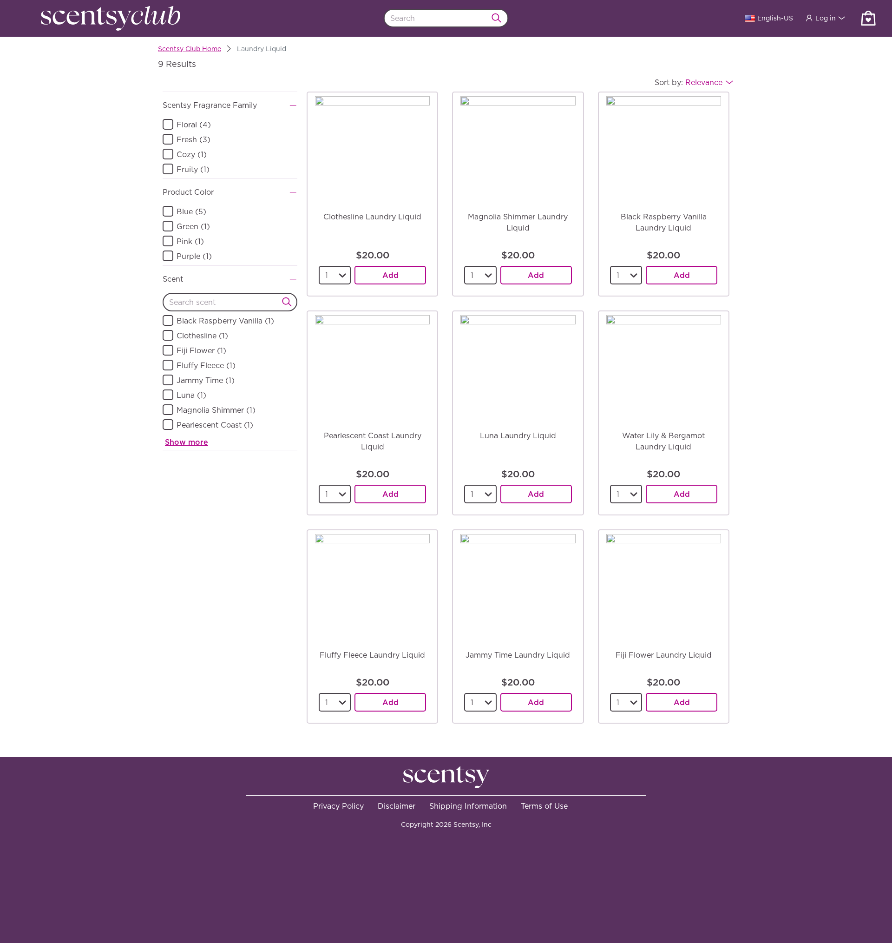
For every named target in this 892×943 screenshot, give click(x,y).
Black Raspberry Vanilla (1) (225, 321)
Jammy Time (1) (206, 380)
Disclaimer (396, 806)
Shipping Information (468, 806)
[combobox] (446, 18)
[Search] (499, 18)
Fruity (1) (193, 169)
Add (390, 275)
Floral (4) (194, 124)
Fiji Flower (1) (201, 350)
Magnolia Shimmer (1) (216, 410)
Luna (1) (191, 395)
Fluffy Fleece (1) (206, 365)
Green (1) (193, 226)
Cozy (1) (192, 154)
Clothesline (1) (202, 335)
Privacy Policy (338, 806)
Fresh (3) (193, 139)
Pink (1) (190, 241)
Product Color (188, 192)
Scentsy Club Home (189, 48)
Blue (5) (191, 211)
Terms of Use (544, 806)
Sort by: (688, 82)
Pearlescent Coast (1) (215, 425)
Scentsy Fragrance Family (210, 105)
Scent (173, 279)
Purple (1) (194, 256)
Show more (186, 442)
